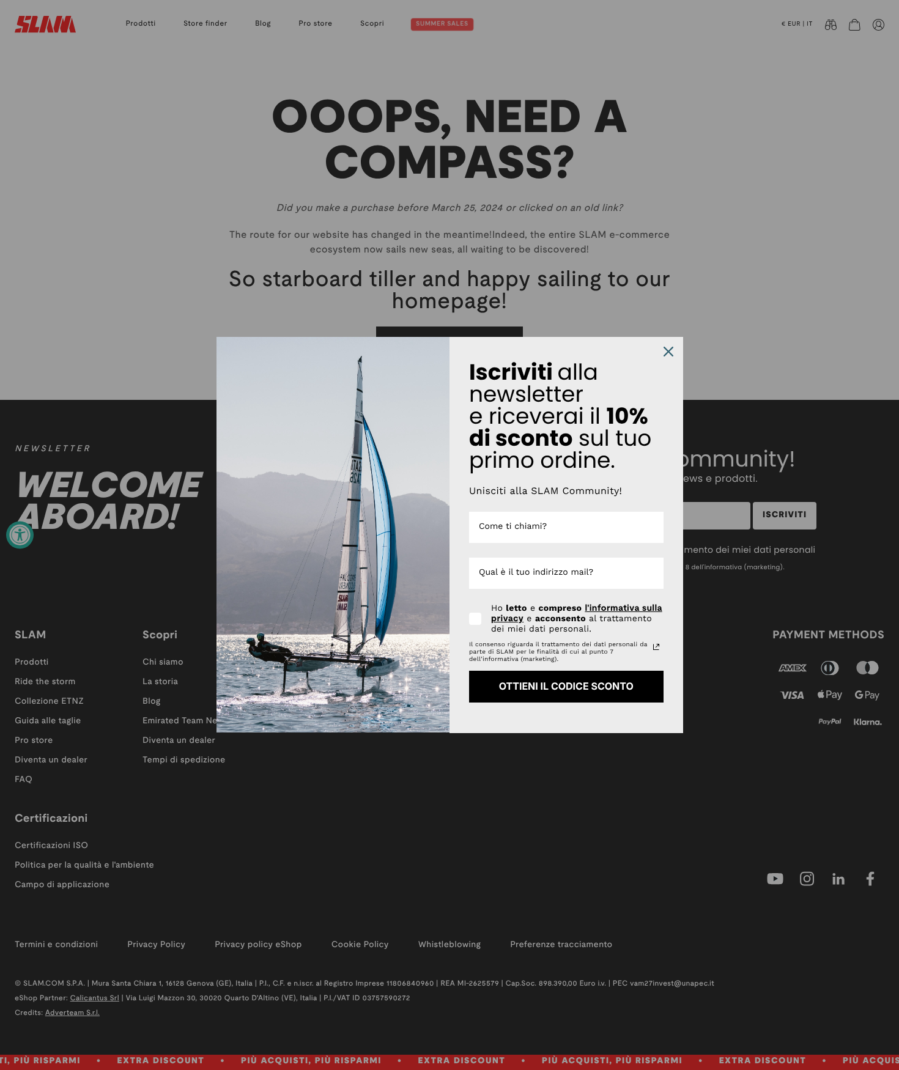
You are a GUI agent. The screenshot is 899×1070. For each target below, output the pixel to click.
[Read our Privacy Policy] (656, 647)
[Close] (668, 351)
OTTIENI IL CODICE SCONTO (566, 686)
